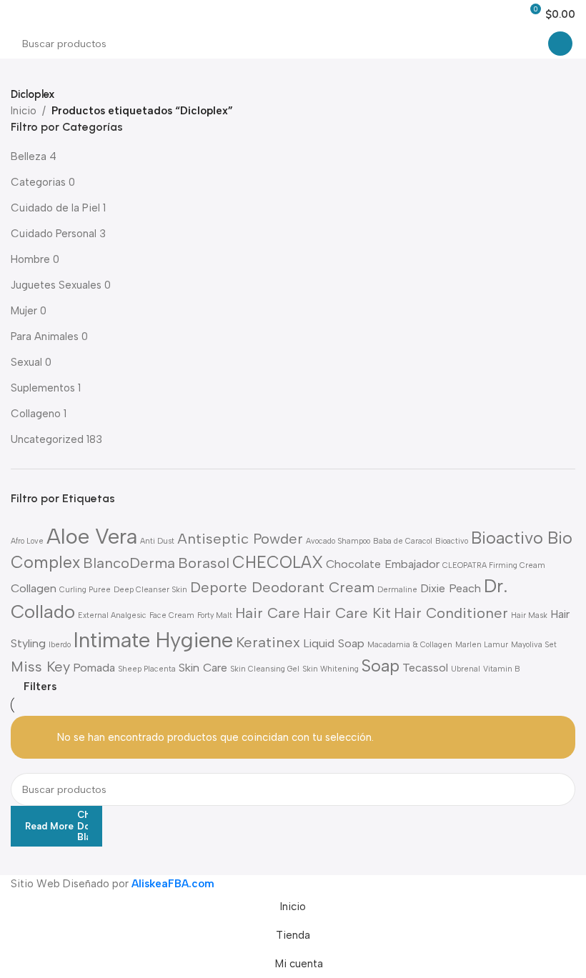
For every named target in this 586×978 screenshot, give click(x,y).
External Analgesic (112, 615)
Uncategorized (47, 439)
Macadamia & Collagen (409, 644)
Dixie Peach (450, 588)
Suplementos (43, 387)
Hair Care (267, 613)
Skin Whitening (330, 669)
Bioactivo (451, 541)
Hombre (30, 259)
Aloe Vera (91, 536)
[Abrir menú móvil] (16, 14)
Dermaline (397, 589)
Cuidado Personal (53, 233)
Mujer (24, 310)
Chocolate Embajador (383, 564)
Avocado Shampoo (338, 541)
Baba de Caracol (402, 541)
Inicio (23, 110)
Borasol (203, 563)
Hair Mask (529, 615)
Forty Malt (214, 615)
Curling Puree (85, 589)
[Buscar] (560, 43)
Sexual (26, 362)
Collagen (33, 588)
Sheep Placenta (147, 669)
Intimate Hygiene (153, 639)
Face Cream (171, 615)
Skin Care (203, 667)
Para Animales (45, 336)
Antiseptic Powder (240, 538)
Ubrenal (465, 669)
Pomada (94, 667)
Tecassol (425, 667)
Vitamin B (501, 669)
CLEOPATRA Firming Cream (493, 565)
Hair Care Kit (347, 613)
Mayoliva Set (534, 644)
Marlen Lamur (481, 644)
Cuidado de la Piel (55, 207)
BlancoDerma (129, 563)
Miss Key (40, 666)
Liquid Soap (333, 643)
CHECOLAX (277, 562)
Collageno (36, 413)
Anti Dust (157, 541)
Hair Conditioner (451, 613)
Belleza (28, 156)
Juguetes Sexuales (56, 285)
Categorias (38, 182)
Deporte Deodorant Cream (282, 587)
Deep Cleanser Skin (150, 589)
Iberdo (60, 644)
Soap (380, 666)
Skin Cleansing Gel (264, 669)
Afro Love (27, 541)
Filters (40, 687)
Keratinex (268, 642)
